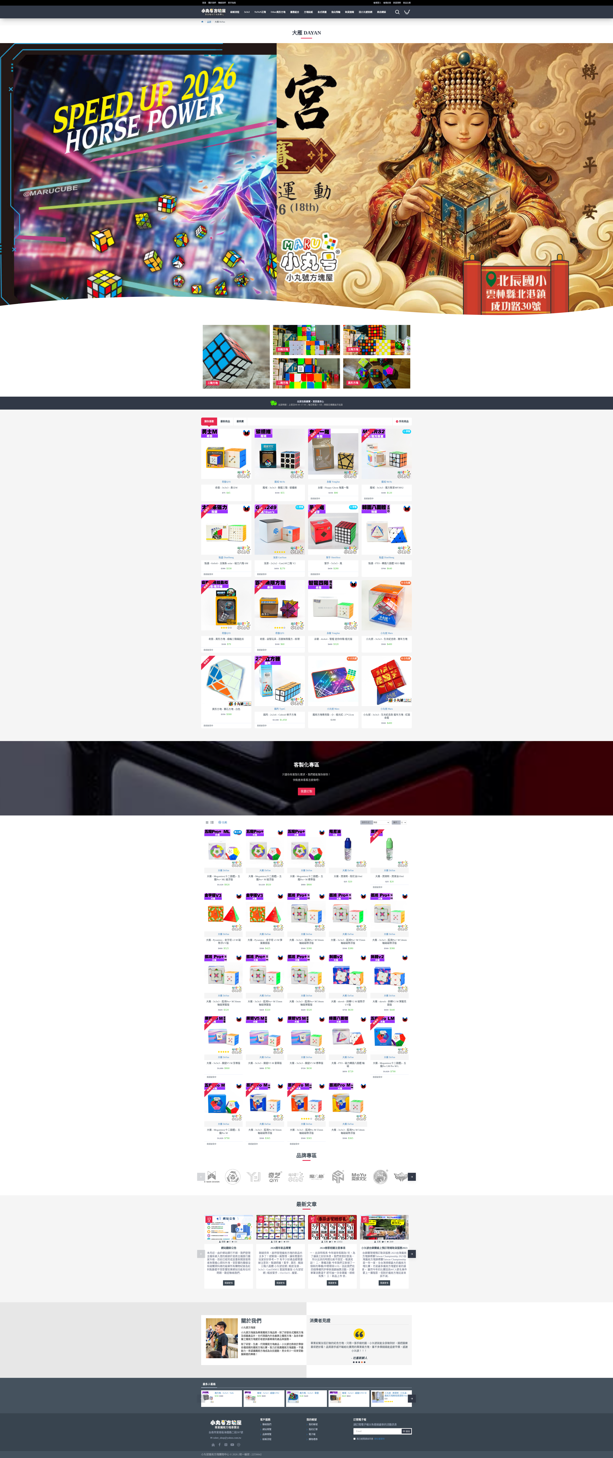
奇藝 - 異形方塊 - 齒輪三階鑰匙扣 (226, 639)
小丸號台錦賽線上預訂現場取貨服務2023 (384, 1248)
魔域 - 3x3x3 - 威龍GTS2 (268, 1393)
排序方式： (366, 822)
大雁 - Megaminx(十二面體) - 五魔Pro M (223, 1131)
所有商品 (404, 421)
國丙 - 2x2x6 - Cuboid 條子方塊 (279, 714)
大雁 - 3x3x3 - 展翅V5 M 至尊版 (223, 1063)
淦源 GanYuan (279, 557)
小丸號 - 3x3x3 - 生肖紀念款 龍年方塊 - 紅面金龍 (386, 716)
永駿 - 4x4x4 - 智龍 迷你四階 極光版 (333, 639)
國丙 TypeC (279, 709)
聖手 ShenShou (333, 557)
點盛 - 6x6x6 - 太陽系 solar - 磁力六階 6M (226, 563)
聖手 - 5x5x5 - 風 (333, 563)
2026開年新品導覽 (280, 1248)
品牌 (209, 22)
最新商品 (225, 421)
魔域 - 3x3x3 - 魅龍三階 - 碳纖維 (280, 487)
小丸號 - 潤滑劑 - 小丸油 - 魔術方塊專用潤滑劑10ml (396, 1394)
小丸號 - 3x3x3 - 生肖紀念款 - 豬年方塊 (386, 639)
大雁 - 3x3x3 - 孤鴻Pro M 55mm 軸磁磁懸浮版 (306, 1131)
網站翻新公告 (228, 1248)
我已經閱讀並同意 (371, 1439)
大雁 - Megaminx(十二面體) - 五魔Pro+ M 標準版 (306, 878)
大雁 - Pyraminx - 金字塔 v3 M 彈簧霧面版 (265, 941)
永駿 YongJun (333, 482)
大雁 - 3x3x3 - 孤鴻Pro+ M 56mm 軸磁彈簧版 (223, 1003)
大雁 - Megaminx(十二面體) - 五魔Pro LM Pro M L (389, 1065)
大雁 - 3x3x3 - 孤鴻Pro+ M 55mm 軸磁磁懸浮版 (348, 941)
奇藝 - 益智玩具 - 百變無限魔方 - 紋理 (280, 639)
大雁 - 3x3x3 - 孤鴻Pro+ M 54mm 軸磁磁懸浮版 (389, 941)
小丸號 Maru (387, 633)
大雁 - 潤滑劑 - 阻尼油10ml (348, 876)
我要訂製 (306, 791)
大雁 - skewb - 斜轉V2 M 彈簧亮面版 (389, 1003)
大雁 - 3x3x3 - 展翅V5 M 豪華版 (265, 1063)
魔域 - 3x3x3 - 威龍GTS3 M (354, 1393)
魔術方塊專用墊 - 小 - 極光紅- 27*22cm (333, 714)
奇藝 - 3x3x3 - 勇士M (226, 487)
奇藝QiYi (226, 482)
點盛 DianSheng (226, 557)
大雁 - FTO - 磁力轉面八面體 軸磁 (348, 1065)
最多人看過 (209, 1384)
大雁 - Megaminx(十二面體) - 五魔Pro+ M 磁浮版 (265, 878)
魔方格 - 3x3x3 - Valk (224, 1393)
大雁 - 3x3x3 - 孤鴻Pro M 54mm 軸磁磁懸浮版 (348, 1131)
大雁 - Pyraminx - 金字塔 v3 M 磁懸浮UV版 (223, 941)
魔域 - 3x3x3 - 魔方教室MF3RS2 (387, 487)
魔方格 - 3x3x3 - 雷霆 (309, 1393)
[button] (201, 1177)
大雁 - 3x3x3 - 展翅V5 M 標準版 (306, 1063)
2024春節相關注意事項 (332, 1248)
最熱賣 (240, 421)
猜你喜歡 (209, 421)
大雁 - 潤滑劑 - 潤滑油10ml (389, 876)
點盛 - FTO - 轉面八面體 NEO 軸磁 (386, 563)
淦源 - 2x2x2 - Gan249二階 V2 (280, 563)
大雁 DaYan (223, 870)
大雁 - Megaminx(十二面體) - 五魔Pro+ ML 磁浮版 (223, 878)
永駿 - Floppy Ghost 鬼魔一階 (333, 487)
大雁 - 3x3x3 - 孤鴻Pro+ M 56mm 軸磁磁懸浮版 (306, 941)
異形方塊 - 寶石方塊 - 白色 (226, 709)
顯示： (396, 822)
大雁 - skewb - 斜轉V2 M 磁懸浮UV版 (348, 1003)
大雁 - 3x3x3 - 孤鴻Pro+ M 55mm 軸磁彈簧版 (265, 1003)
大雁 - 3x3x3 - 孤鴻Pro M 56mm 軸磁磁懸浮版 (265, 1131)
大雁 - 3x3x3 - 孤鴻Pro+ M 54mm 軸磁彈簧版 (306, 1003)
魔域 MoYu (279, 482)
